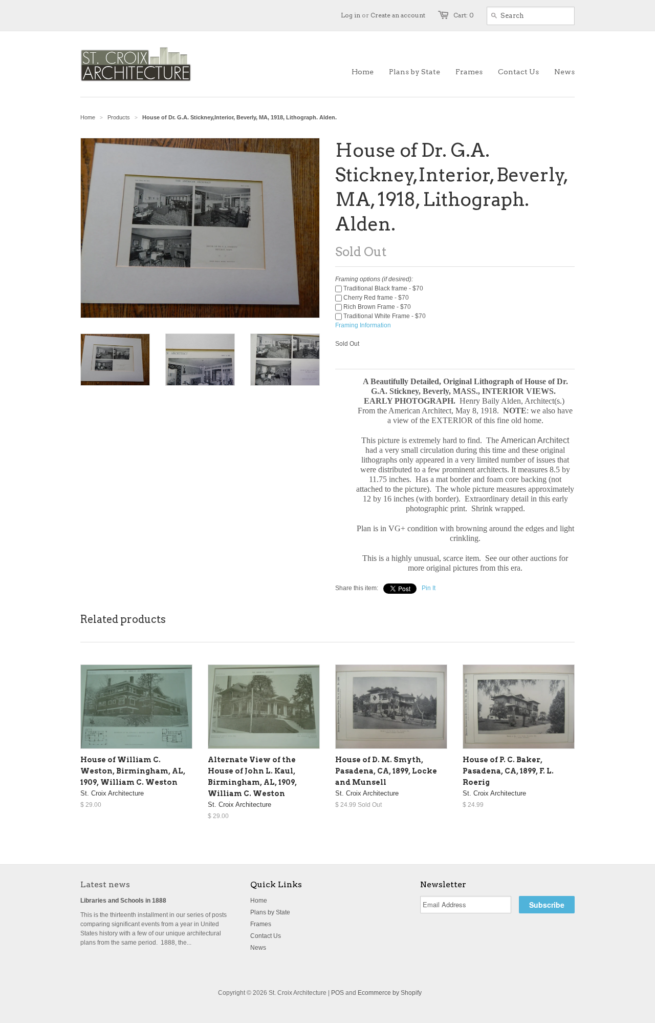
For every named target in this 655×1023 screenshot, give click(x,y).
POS (337, 992)
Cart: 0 (463, 15)
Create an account (397, 15)
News (258, 947)
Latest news (105, 884)
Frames (260, 924)
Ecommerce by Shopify (390, 992)
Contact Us (265, 936)
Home (258, 900)
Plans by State (270, 912)
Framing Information (363, 325)
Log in (350, 15)
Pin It (428, 588)
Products (118, 117)
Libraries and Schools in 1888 (123, 900)
